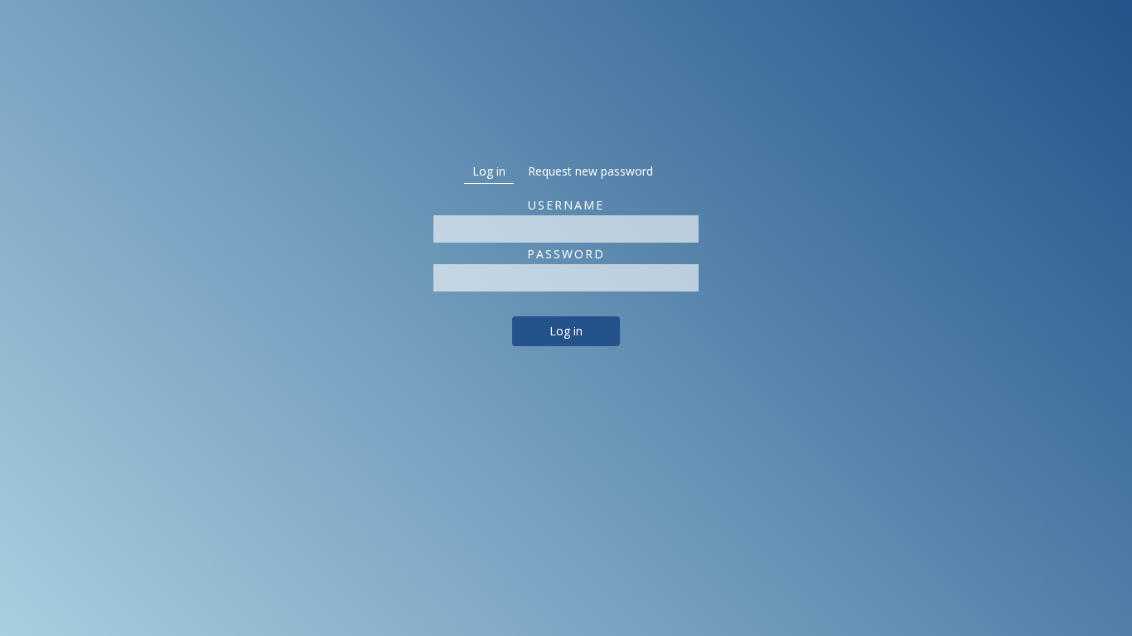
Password (566, 254)
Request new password (590, 171)
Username (566, 205)
